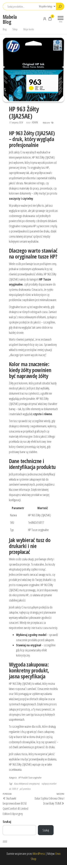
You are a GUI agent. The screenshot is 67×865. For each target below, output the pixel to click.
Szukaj (7, 821)
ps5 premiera (25, 788)
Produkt (24, 777)
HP (19, 777)
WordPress (39, 853)
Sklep (15, 29)
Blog (4, 29)
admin (35, 122)
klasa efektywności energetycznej (26, 783)
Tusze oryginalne (34, 777)
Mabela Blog (10, 19)
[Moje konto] (45, 18)
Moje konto (28, 29)
